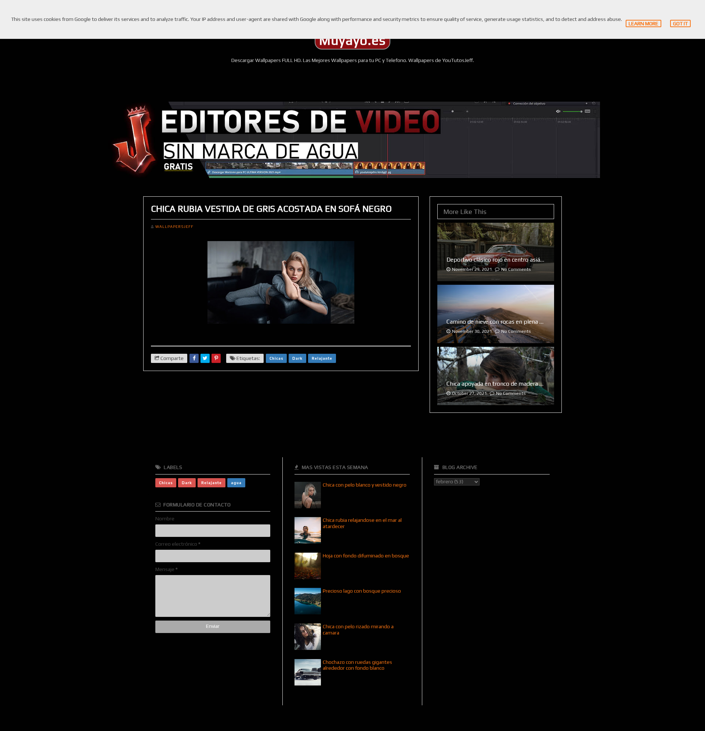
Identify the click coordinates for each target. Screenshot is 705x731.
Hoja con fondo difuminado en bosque (366, 556)
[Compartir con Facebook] (194, 358)
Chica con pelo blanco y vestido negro (364, 485)
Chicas (276, 358)
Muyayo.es (352, 40)
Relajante (322, 358)
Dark (297, 358)
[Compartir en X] (205, 358)
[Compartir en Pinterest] (216, 358)
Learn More (643, 23)
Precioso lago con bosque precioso (362, 591)
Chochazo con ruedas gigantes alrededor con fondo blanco (357, 665)
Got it (680, 23)
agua (236, 482)
